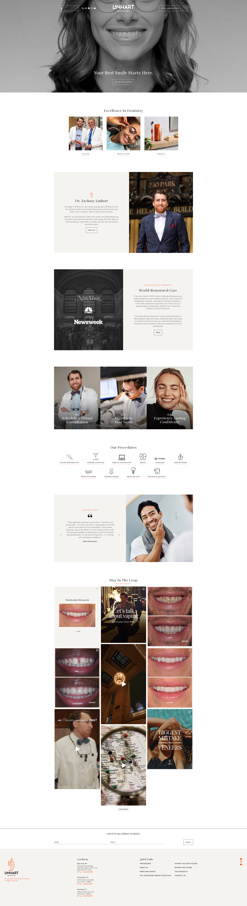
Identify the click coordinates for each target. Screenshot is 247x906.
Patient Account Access (186, 863)
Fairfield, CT (82, 889)
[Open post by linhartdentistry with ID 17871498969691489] (169, 678)
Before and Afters (183, 867)
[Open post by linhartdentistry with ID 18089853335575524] (123, 765)
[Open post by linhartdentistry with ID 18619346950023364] (169, 616)
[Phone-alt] (83, 8)
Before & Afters (123, 154)
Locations (82, 859)
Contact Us (180, 875)
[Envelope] (86, 8)
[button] (61, 534)
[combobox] (68, 8)
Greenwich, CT (82, 877)
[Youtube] (95, 8)
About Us (144, 867)
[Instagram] (92, 8)
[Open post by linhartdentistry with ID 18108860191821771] (169, 739)
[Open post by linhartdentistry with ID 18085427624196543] (123, 684)
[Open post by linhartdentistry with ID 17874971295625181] (77, 678)
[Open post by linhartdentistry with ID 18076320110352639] (77, 616)
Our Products (181, 871)
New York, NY (82, 864)
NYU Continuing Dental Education (155, 875)
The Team (85, 154)
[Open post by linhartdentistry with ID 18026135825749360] (77, 749)
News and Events (148, 871)
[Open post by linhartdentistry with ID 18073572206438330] (123, 614)
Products (161, 154)
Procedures (145, 863)
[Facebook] (89, 8)
